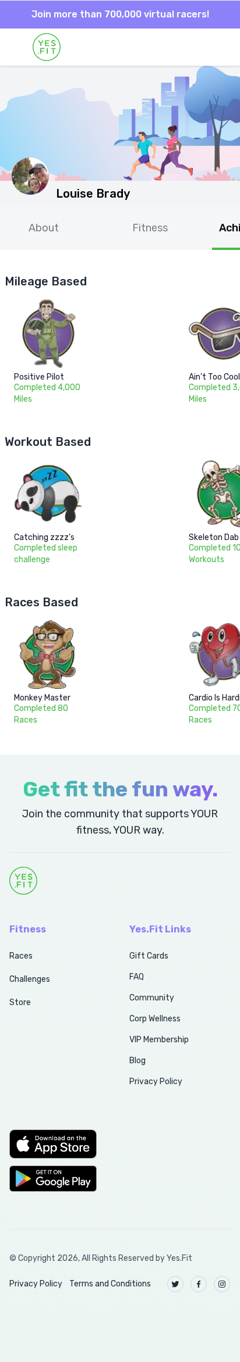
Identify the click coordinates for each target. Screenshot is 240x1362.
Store (20, 1002)
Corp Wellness (155, 1019)
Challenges (29, 979)
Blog (137, 1061)
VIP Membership (159, 1040)
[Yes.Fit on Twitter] (175, 1284)
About (44, 227)
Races (21, 956)
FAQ (136, 977)
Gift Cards (148, 956)
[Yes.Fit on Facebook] (198, 1284)
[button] (56, 1144)
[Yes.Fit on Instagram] (222, 1284)
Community (151, 998)
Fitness (150, 227)
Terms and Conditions (110, 1284)
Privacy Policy (155, 1081)
